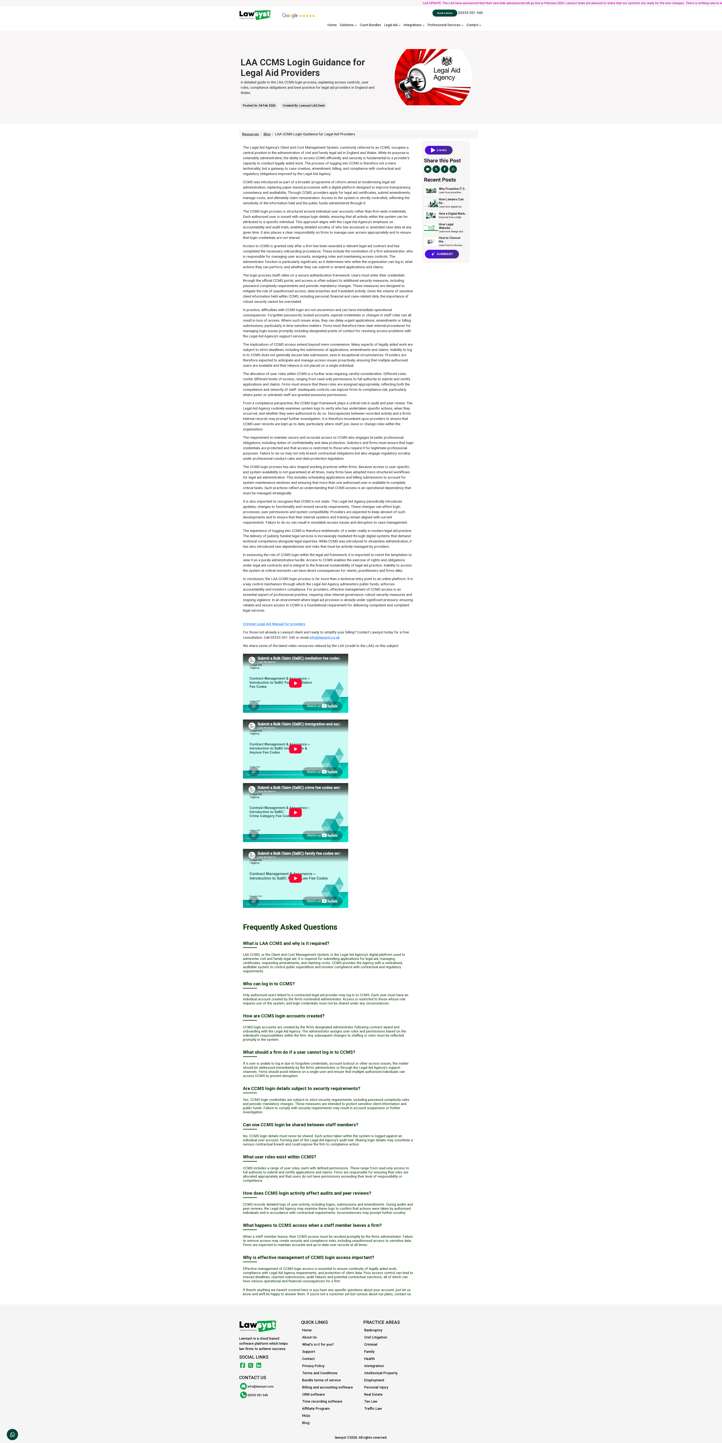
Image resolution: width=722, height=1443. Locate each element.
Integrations (412, 25)
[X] (436, 169)
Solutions (347, 25)
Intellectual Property (380, 1373)
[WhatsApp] (453, 169)
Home (332, 25)
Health (369, 1359)
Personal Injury (376, 1387)
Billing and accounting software (327, 1387)
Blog (267, 134)
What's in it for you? (318, 1344)
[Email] (428, 169)
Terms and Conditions (319, 1373)
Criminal (370, 1344)
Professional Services (444, 25)
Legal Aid (391, 25)
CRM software (313, 1394)
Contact (472, 25)
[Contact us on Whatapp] (12, 1434)
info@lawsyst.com (260, 1386)
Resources (250, 134)
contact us (402, 1294)
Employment (374, 1380)
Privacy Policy (313, 1366)
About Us (309, 1337)
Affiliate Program (316, 1408)
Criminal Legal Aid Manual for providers (274, 624)
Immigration (374, 1366)
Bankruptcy (373, 1330)
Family (369, 1351)
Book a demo (444, 13)
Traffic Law (373, 1408)
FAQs (306, 1415)
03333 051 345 (470, 13)
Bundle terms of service (321, 1380)
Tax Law (370, 1401)
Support (308, 1351)
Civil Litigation (375, 1337)
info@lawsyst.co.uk (324, 637)
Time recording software (322, 1401)
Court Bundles (370, 25)
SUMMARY (445, 254)
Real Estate (373, 1394)
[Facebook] (444, 169)
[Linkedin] (258, 1365)
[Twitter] (251, 1365)
